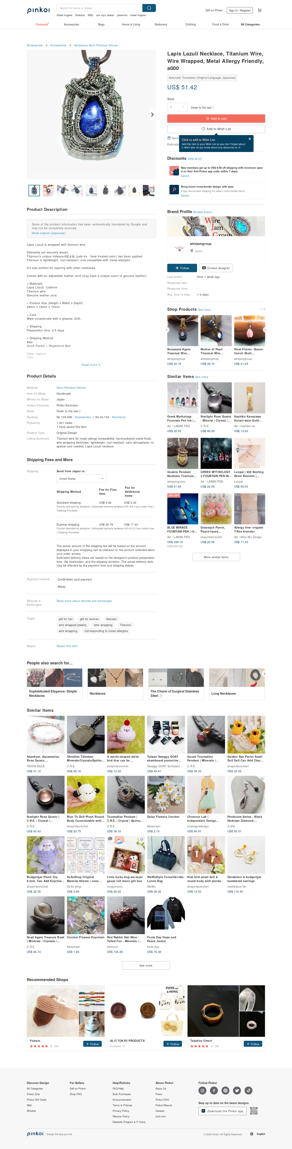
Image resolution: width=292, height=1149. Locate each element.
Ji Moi (231, 826)
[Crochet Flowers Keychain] (86, 915)
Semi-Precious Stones (103, 45)
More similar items (216, 557)
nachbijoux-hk (236, 886)
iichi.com (161, 1116)
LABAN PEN (182, 426)
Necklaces (81, 45)
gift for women (89, 619)
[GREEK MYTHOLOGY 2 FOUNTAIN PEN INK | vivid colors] (216, 453)
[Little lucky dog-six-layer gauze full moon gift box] (126, 855)
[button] (182, 268)
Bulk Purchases (122, 1094)
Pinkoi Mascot (164, 1105)
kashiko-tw (248, 426)
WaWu (151, 886)
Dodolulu (80, 15)
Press (159, 1094)
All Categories (35, 1088)
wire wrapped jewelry (73, 625)
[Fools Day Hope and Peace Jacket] (166, 915)
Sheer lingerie (64, 15)
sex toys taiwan (105, 15)
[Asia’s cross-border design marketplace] (38, 10)
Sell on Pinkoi (214, 10)
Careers (160, 1110)
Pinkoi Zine (33, 1094)
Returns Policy (121, 1116)
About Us (161, 1088)
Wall (29, 1105)
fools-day (153, 946)
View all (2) (195, 159)
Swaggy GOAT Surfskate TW (166, 766)
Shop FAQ (76, 1094)
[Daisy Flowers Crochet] (166, 795)
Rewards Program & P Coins (129, 1122)
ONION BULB (36, 766)
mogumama (115, 886)
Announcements (122, 1099)
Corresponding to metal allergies (106, 631)
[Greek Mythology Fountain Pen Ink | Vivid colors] (182, 397)
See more (204, 310)
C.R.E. (205, 426)
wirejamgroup (176, 359)
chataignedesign (198, 826)
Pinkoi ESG (162, 1099)
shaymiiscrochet (211, 537)
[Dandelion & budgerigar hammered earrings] (246, 855)
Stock (170, 99)
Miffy (90, 15)
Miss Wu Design (251, 537)
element (112, 946)
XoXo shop (74, 886)
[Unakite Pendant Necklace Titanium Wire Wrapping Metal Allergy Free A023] (182, 453)
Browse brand (202, 212)
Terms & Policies (122, 1105)
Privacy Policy (121, 1110)
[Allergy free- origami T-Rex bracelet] (249, 508)
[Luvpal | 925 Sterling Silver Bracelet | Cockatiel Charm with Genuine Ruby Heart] (249, 453)
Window (31, 1110)
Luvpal (238, 481)
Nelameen (154, 826)
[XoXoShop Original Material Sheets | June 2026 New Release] (86, 855)
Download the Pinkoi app (225, 1111)
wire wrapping (103, 625)
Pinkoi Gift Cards (36, 1099)
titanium (111, 619)
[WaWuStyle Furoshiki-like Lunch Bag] (166, 855)
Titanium (125, 625)
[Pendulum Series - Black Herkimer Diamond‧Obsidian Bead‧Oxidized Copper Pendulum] (246, 795)
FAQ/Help (118, 1088)
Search (149, 8)
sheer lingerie (138, 15)
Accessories (35, 45)
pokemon (122, 15)
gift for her (66, 619)
